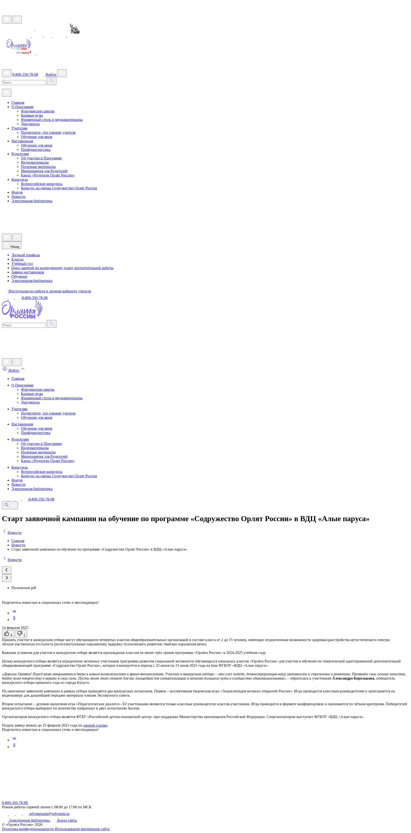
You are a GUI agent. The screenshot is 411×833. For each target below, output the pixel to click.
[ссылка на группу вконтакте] (5, 298)
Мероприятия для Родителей (44, 171)
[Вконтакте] (5, 499)
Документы (30, 124)
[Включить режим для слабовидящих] (6, 362)
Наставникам (22, 141)
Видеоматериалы (35, 162)
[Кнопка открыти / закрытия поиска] (10, 505)
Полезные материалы (38, 167)
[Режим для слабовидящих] (6, 20)
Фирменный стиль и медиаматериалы (52, 120)
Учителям (19, 128)
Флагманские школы (37, 111)
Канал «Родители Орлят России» (48, 175)
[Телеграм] (12, 499)
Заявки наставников (27, 272)
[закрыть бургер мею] (17, 362)
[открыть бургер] (17, 20)
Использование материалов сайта (82, 829)
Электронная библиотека (31, 201)
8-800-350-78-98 (25, 74)
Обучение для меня (36, 137)
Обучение (19, 276)
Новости (18, 197)
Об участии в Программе (41, 158)
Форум (17, 192)
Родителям (20, 154)
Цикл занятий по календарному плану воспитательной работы (62, 268)
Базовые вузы (32, 115)
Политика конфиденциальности (28, 829)
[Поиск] (62, 73)
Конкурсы (19, 179)
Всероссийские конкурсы (41, 184)
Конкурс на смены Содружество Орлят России (59, 188)
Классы (17, 259)
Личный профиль (25, 255)
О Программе (22, 107)
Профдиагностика (35, 150)
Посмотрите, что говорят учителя (48, 132)
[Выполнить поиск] (51, 81)
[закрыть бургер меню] (17, 237)
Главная (17, 102)
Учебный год (22, 264)
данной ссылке (95, 725)
